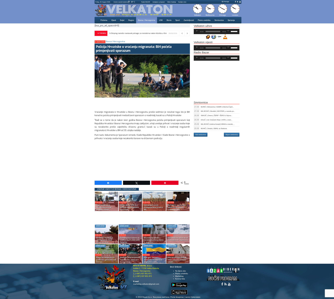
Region (131, 20)
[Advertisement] (142, 103)
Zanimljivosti (189, 20)
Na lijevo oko (182, 2)
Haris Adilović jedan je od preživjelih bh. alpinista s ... (178, 240)
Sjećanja (231, 20)
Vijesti (113, 20)
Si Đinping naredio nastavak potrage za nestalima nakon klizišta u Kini (138, 33)
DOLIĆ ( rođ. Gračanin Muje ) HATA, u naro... (216, 120)
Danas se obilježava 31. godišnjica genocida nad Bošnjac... (106, 259)
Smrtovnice (219, 20)
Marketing (179, 276)
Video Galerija (171, 2)
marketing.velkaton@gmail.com (146, 284)
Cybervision (195, 297)
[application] (216, 31)
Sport (177, 20)
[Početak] (197, 31)
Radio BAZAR (145, 2)
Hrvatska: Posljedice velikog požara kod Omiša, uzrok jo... (104, 240)
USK (161, 20)
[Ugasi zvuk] (228, 31)
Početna (103, 20)
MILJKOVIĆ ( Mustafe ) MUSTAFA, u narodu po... (218, 111)
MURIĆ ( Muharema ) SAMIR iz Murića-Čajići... (217, 107)
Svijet (122, 20)
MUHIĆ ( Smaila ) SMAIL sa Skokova (214, 128)
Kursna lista (180, 279)
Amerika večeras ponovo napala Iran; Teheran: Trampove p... (130, 259)
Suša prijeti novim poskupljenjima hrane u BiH (153, 207)
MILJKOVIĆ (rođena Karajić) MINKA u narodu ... (217, 124)
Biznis (169, 20)
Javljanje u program (158, 2)
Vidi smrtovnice (200, 135)
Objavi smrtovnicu (231, 135)
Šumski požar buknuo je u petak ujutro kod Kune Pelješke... (130, 240)
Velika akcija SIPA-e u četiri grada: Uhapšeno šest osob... (129, 207)
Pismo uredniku (204, 20)
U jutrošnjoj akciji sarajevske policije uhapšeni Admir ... (103, 207)
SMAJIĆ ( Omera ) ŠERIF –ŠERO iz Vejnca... (216, 115)
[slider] (234, 31)
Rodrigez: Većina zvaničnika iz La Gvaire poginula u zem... (153, 259)
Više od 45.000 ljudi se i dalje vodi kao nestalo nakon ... (177, 259)
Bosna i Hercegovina (146, 20)
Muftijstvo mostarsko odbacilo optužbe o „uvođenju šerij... (177, 207)
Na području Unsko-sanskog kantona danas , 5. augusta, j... (154, 240)
